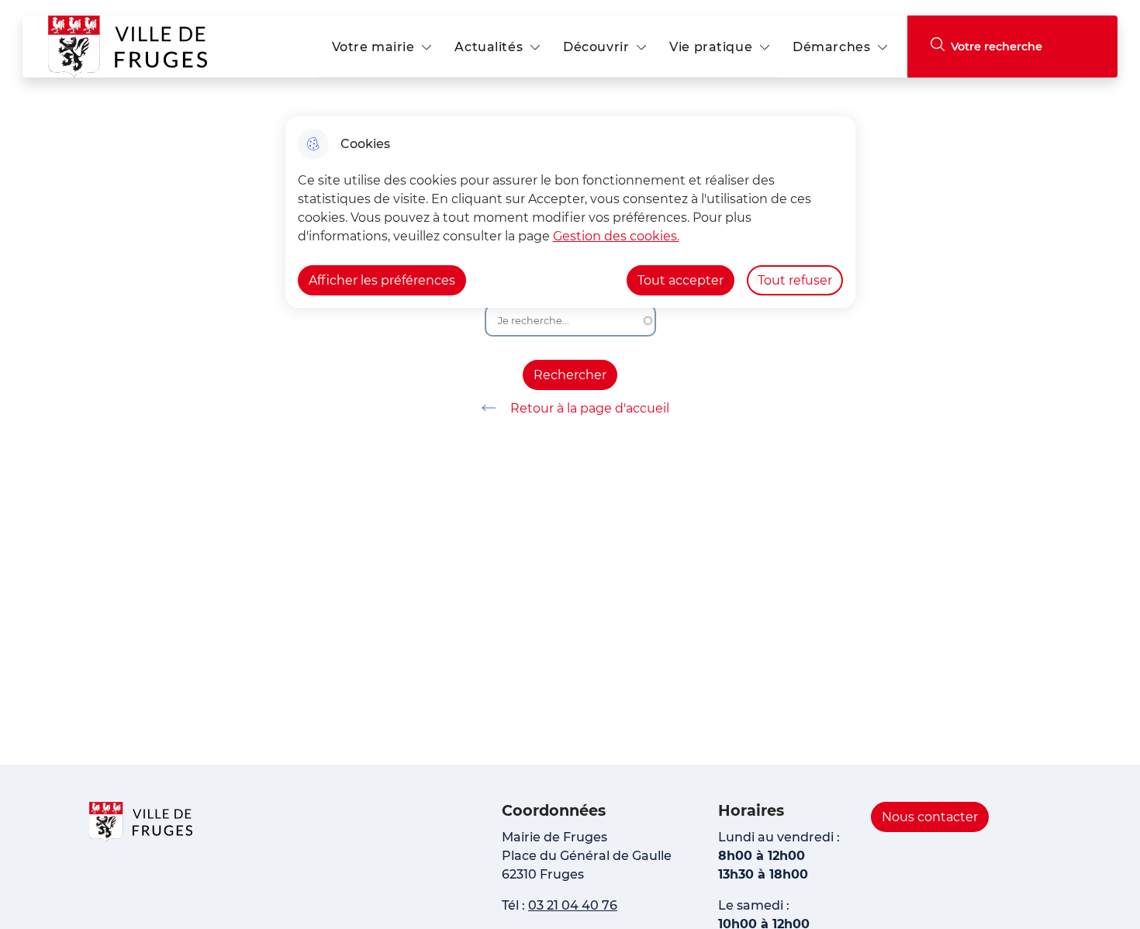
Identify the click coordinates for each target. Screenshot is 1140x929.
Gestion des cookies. (616, 236)
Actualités (488, 47)
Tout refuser (795, 280)
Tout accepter (680, 280)
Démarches (831, 47)
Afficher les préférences (382, 280)
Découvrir (596, 47)
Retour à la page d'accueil (589, 408)
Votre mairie (373, 47)
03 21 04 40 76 (572, 905)
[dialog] (570, 212)
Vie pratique (710, 47)
